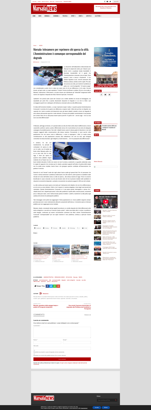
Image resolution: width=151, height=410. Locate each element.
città (50, 280)
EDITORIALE (98, 123)
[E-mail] (58, 286)
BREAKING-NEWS (60, 277)
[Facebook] (104, 1)
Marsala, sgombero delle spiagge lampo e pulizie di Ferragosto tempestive (45, 306)
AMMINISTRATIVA (48, 277)
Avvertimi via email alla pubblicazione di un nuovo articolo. (49, 355)
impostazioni (84, 408)
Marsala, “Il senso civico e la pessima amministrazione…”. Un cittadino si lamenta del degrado (79, 257)
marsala (78, 280)
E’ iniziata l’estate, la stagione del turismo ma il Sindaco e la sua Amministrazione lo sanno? (41, 257)
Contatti (39, 1)
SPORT (73, 16)
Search (115, 1)
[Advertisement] (75, 31)
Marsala (75, 277)
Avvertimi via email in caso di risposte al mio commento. (48, 352)
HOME (34, 16)
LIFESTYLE (88, 16)
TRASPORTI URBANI (67, 1)
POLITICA (65, 16)
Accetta (97, 407)
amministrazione (43, 280)
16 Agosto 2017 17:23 (45, 62)
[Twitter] (110, 1)
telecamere (54, 281)
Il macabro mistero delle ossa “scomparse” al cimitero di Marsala (109, 127)
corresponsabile (56, 280)
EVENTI (80, 16)
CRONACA (46, 16)
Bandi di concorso (45, 1)
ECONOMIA (56, 16)
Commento (36, 325)
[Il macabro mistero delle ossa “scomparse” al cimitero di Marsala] (97, 128)
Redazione (36, 62)
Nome (35, 340)
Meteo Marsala (98, 161)
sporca (48, 281)
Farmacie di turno (59, 1)
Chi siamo (34, 1)
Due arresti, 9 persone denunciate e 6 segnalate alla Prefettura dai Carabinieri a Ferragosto (78, 307)
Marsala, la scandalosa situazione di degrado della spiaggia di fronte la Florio (60, 257)
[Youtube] (107, 1)
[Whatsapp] (54, 286)
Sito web (35, 345)
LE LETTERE (97, 16)
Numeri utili (52, 1)
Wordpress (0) (87, 314)
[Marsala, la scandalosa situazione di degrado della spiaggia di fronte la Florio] (61, 249)
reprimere (43, 281)
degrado (64, 280)
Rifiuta (106, 407)
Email (65, 340)
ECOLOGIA (69, 277)
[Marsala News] (45, 9)
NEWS (40, 16)
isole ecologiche (71, 280)
